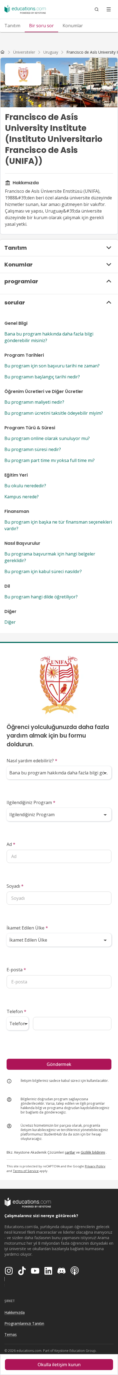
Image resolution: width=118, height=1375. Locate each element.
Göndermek (59, 1064)
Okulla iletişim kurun (59, 1365)
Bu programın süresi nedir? (32, 449)
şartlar (70, 1152)
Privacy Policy (95, 1166)
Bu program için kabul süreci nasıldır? (43, 571)
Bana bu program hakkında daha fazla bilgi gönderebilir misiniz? (48, 337)
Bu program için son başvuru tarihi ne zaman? (52, 366)
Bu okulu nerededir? (25, 486)
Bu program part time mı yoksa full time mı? (49, 460)
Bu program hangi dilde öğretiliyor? (41, 597)
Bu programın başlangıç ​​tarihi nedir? (42, 377)
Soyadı (15, 886)
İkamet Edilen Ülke (27, 928)
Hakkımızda (14, 1312)
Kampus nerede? (21, 497)
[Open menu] (109, 9)
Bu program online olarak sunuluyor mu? (47, 438)
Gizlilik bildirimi (93, 1152)
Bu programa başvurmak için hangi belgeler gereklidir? (49, 557)
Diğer (10, 622)
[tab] (12, 25)
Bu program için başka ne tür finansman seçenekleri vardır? (58, 525)
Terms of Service (26, 1171)
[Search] (97, 9)
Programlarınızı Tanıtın (24, 1323)
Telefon (16, 1011)
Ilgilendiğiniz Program (31, 802)
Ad (11, 844)
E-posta (16, 970)
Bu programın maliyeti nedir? (34, 402)
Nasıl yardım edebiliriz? (32, 761)
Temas (10, 1334)
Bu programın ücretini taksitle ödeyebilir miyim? (53, 413)
